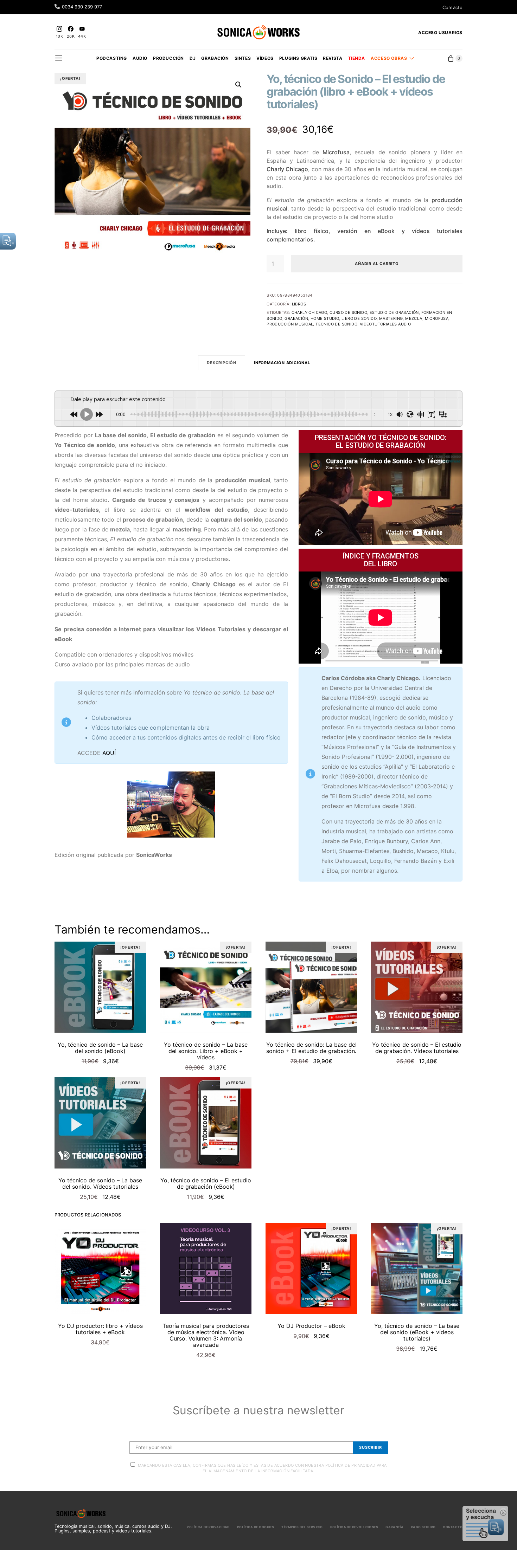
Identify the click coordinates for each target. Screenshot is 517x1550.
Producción (168, 58)
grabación (296, 318)
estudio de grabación (394, 312)
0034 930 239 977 (82, 6)
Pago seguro (423, 1527)
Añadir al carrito (377, 263)
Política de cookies (255, 1527)
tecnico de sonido (336, 324)
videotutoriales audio (385, 324)
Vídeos (265, 58)
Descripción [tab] (221, 362)
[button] (238, 84)
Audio (140, 58)
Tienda (356, 58)
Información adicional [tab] (282, 362)
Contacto (452, 7)
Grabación (215, 58)
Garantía (394, 1527)
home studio (325, 318)
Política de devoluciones (354, 1527)
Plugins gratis (298, 58)
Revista (332, 58)
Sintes (243, 58)
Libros (299, 304)
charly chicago (309, 312)
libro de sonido (359, 318)
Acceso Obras (389, 58)
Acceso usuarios (440, 32)
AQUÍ (109, 752)
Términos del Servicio (302, 1527)
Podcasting (111, 58)
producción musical (290, 324)
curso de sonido (348, 312)
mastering (391, 318)
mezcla (413, 318)
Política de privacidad (208, 1527)
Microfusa (437, 318)
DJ (193, 58)
